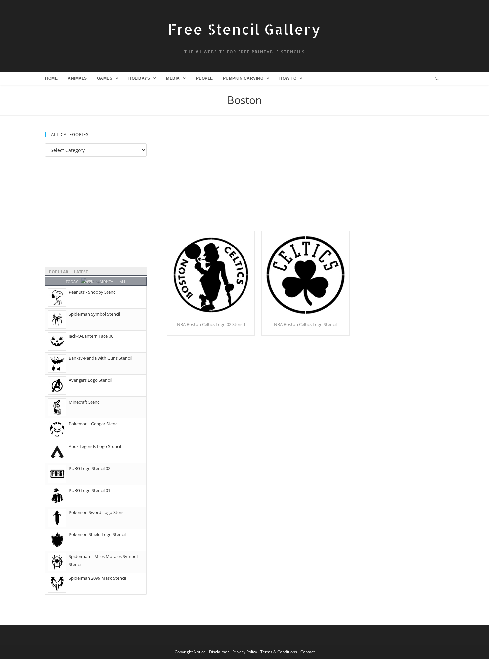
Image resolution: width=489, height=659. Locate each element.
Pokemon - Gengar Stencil (94, 424)
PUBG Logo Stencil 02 (89, 468)
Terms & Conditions (278, 652)
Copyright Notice (190, 652)
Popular (58, 272)
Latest (81, 272)
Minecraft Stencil (85, 402)
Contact (307, 652)
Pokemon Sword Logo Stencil (97, 512)
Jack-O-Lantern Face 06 (91, 336)
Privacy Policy (244, 652)
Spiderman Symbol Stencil (94, 314)
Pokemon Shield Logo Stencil (97, 534)
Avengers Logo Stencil (90, 380)
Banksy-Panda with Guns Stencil (100, 358)
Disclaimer (219, 652)
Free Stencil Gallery (244, 29)
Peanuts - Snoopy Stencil (93, 292)
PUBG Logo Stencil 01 (89, 490)
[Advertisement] (305, 181)
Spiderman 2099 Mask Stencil (97, 578)
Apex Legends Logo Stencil (95, 446)
